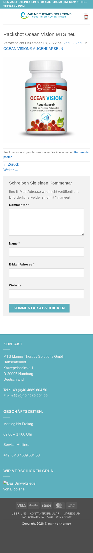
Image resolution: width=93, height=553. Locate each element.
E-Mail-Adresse (21, 264)
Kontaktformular (45, 513)
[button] (6, 16)
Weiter (10, 170)
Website (15, 285)
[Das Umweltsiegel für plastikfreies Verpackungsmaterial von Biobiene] (22, 486)
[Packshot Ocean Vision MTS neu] (46, 100)
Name (14, 243)
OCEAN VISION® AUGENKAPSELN (33, 49)
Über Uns (19, 513)
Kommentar (19, 205)
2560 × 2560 (73, 43)
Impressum (72, 513)
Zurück (11, 164)
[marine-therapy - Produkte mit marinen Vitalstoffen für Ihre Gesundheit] (45, 16)
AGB (50, 516)
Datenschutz (33, 516)
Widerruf (64, 516)
